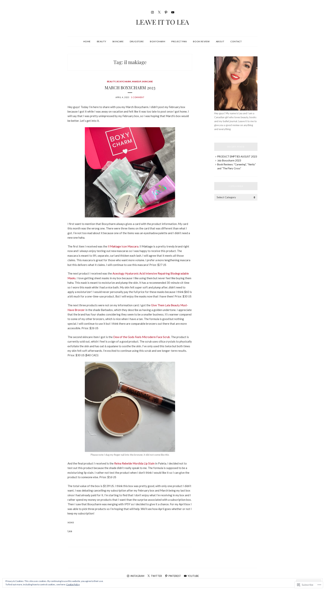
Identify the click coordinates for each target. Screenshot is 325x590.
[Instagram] (152, 12)
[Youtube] (173, 12)
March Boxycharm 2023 (130, 87)
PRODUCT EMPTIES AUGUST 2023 (237, 156)
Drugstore (137, 41)
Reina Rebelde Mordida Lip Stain (134, 463)
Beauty (101, 41)
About (220, 41)
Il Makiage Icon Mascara (123, 246)
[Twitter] (159, 12)
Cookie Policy (73, 584)
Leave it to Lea (162, 21)
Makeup (136, 81)
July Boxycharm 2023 (229, 160)
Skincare (118, 41)
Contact (236, 41)
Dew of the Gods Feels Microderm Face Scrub (141, 337)
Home (87, 41)
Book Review (201, 41)
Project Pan (179, 41)
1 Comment (137, 97)
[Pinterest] (166, 12)
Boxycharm (157, 41)
